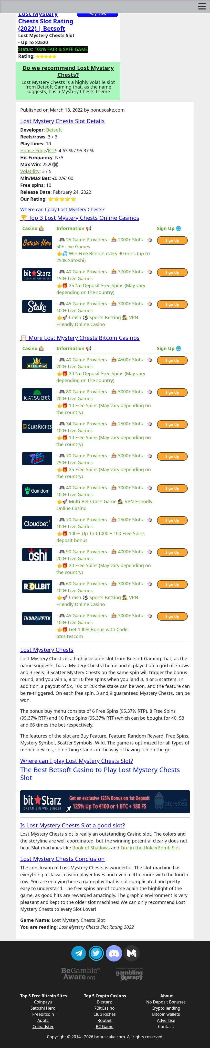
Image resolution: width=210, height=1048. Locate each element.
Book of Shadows (91, 848)
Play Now (98, 13)
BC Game (104, 1026)
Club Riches (104, 1014)
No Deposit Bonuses (166, 1002)
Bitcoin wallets (166, 1014)
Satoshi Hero (43, 1008)
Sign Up (172, 240)
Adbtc (43, 1020)
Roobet (105, 1020)
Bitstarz (104, 1002)
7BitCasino (104, 1008)
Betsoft (54, 130)
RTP (52, 150)
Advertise (166, 1020)
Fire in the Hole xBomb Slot (150, 848)
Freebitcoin (43, 1014)
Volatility (29, 171)
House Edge (33, 150)
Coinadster (43, 1026)
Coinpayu (43, 1002)
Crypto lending (166, 1008)
